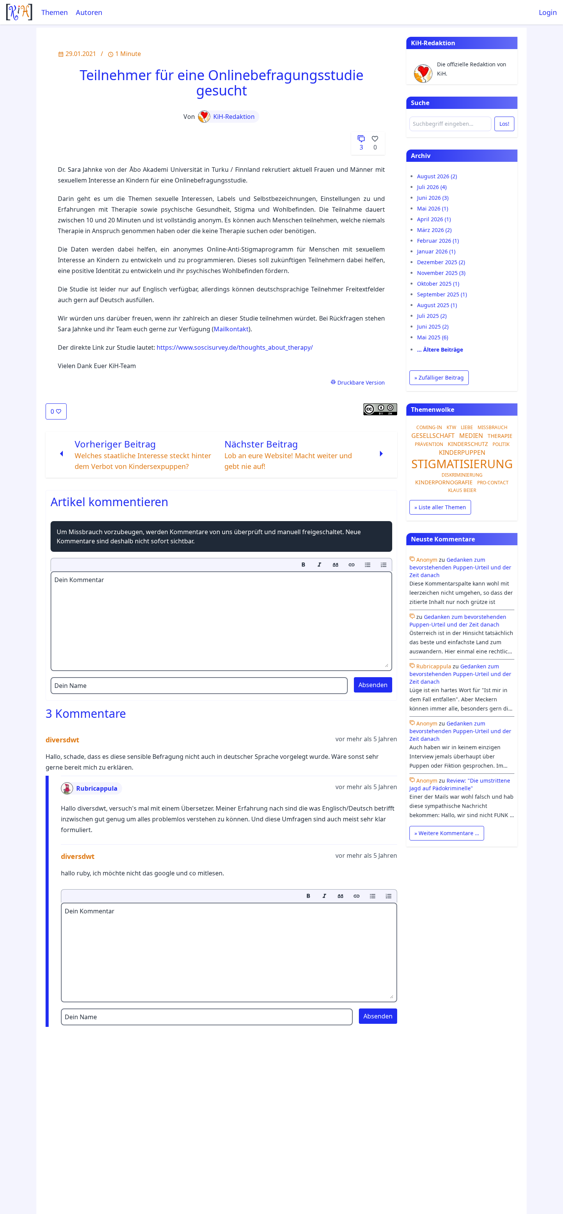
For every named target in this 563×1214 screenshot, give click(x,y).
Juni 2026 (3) (432, 197)
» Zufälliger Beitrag (439, 377)
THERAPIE (500, 435)
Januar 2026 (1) (436, 251)
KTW (451, 427)
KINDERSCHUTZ (468, 443)
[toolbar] (221, 564)
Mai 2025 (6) (432, 337)
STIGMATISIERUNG (462, 464)
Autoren (89, 12)
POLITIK (501, 444)
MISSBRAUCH (492, 427)
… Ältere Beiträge (440, 349)
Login (548, 12)
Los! (504, 123)
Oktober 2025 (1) (438, 283)
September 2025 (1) (442, 294)
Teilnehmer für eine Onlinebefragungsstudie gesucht (221, 83)
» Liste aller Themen (440, 507)
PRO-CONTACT (493, 482)
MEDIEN (471, 435)
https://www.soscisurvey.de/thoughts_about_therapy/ (235, 347)
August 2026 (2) (437, 176)
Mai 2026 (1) (432, 208)
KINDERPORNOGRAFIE (444, 482)
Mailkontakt (231, 329)
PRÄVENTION (429, 444)
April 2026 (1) (434, 219)
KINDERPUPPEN (462, 452)
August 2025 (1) (437, 305)
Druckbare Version (360, 382)
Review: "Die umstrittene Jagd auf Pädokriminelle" (459, 784)
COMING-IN (429, 427)
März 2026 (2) (434, 230)
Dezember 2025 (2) (441, 262)
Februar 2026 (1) (438, 240)
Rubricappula (97, 788)
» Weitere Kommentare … (446, 833)
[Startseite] (19, 12)
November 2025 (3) (441, 272)
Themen (54, 12)
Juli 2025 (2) (432, 315)
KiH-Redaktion (234, 116)
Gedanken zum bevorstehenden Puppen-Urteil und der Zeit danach (460, 567)
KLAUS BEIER (462, 490)
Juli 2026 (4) (432, 187)
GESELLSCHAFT (433, 435)
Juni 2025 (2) (432, 326)
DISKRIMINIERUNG (462, 475)
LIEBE (467, 427)
